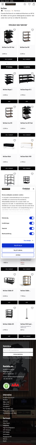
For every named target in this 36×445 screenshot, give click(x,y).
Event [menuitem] (4, 441)
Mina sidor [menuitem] (6, 402)
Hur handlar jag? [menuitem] (8, 408)
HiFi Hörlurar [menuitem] (7, 430)
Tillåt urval (18, 250)
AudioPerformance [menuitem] (8, 397)
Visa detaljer (27, 240)
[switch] (31, 223)
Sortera (27, 67)
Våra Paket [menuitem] (6, 423)
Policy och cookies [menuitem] (8, 411)
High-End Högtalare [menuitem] (9, 427)
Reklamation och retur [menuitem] (10, 413)
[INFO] (8, 59)
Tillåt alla (18, 245)
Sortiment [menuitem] (6, 418)
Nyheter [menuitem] (5, 421)
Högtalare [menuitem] (6, 425)
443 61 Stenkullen (8, 374)
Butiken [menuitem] (5, 400)
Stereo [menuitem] (5, 439)
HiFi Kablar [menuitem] (6, 432)
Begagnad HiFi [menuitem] (7, 436)
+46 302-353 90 (7, 379)
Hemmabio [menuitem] (6, 434)
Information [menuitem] (7, 395)
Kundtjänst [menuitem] (6, 406)
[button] (3, 4)
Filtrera (10, 67)
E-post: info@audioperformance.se (13, 377)
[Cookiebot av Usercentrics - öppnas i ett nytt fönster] (22, 189)
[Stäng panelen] (33, 189)
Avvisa (18, 255)
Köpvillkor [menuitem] (6, 404)
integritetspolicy (28, 357)
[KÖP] (9, 101)
